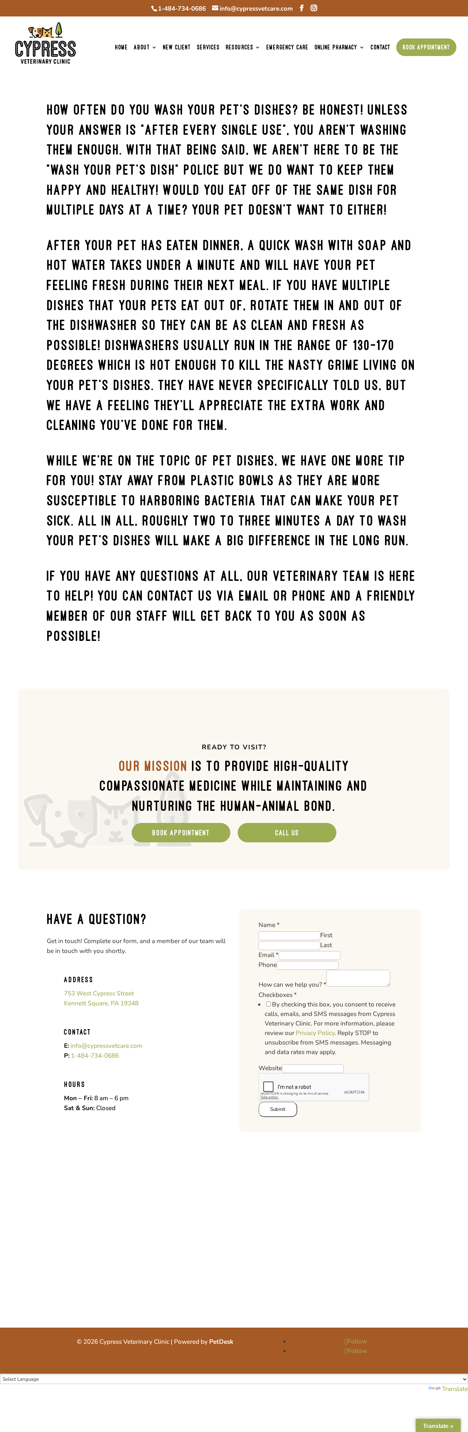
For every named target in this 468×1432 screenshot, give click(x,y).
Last (326, 945)
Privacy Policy (315, 1033)
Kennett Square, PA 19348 (101, 1003)
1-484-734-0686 (182, 8)
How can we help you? (292, 984)
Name (269, 925)
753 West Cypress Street (99, 993)
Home (121, 47)
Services (208, 47)
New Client (177, 47)
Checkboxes (277, 995)
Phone (267, 965)
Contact (380, 47)
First (326, 935)
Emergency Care (288, 47)
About (142, 47)
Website (270, 1068)
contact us (180, 595)
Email (268, 955)
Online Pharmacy (336, 47)
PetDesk (221, 1342)
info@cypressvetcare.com (107, 1046)
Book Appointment (426, 47)
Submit (278, 1109)
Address (79, 979)
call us (287, 832)
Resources (239, 47)
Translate (455, 1389)
